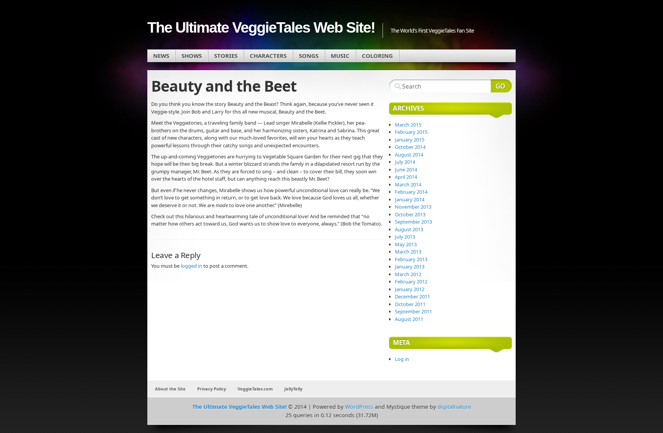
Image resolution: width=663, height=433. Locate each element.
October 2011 (410, 304)
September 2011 (413, 311)
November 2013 (413, 206)
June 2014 (406, 169)
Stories (225, 55)
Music (340, 55)
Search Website (501, 85)
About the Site (170, 389)
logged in (191, 265)
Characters (268, 55)
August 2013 (409, 229)
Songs (308, 55)
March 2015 (408, 124)
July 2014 (405, 161)
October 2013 (410, 214)
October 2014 (410, 146)
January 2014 (409, 199)
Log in (402, 359)
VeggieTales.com (255, 389)
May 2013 (406, 244)
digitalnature (454, 406)
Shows (191, 55)
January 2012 (409, 289)
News (161, 55)
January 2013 (409, 266)
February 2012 (411, 281)
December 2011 (412, 296)
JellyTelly (293, 389)
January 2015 (409, 139)
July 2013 (405, 236)
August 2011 (409, 319)
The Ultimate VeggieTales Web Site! (261, 27)
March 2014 (408, 184)
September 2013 (413, 221)
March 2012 (408, 274)
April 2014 (406, 176)
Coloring (377, 55)
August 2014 (409, 154)
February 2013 (411, 259)
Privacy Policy (211, 389)
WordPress (359, 406)
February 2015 (411, 131)
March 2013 (408, 251)
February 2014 (411, 191)
